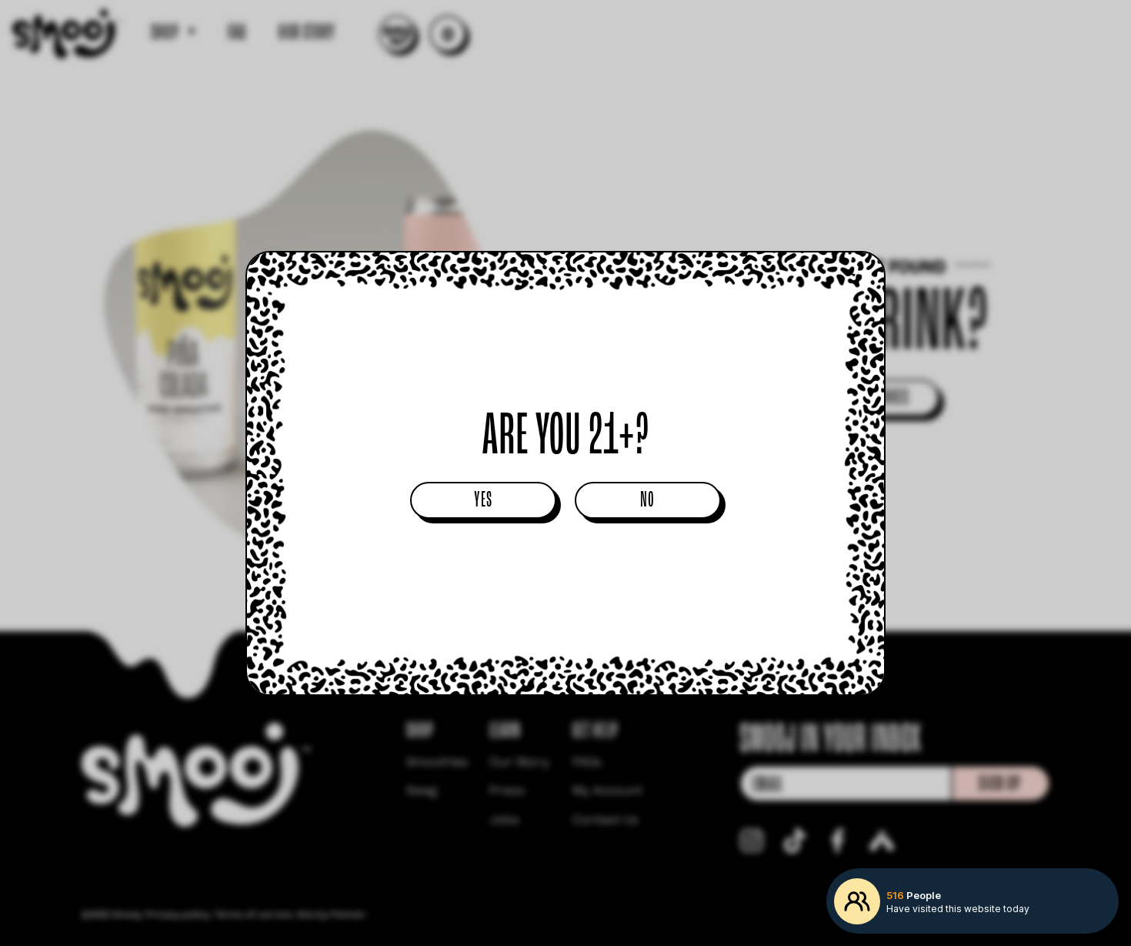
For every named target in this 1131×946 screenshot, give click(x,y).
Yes (483, 501)
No (647, 501)
